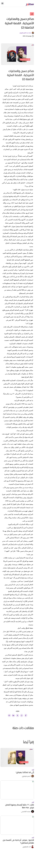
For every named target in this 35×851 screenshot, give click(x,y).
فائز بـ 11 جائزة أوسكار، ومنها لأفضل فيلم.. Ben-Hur (19, 806)
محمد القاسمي (26, 811)
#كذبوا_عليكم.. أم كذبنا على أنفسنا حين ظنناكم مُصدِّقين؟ (18, 841)
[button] (2, 3)
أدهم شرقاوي (26, 776)
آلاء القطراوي (27, 846)
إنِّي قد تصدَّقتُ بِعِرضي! (25, 772)
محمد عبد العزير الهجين (25, 33)
